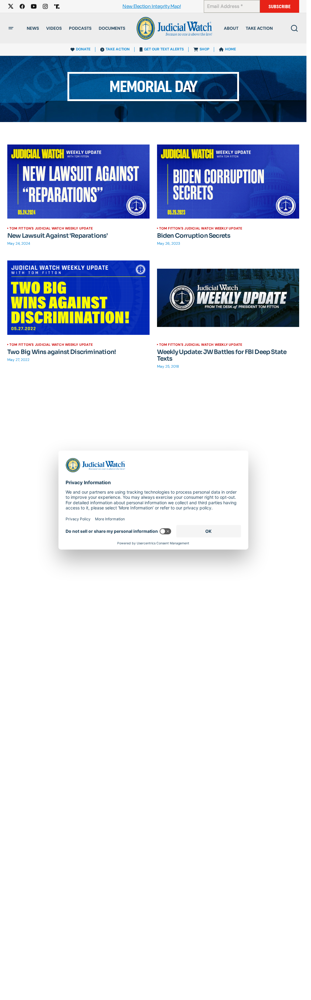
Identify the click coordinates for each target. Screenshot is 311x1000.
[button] (11, 28)
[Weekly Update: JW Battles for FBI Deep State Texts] (228, 298)
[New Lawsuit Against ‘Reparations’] (78, 181)
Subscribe (279, 6)
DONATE (83, 49)
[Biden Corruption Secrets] (228, 181)
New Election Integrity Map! (151, 6)
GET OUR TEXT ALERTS (164, 49)
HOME (230, 49)
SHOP (204, 49)
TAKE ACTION (118, 49)
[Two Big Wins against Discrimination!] (78, 298)
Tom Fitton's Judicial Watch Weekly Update (51, 228)
